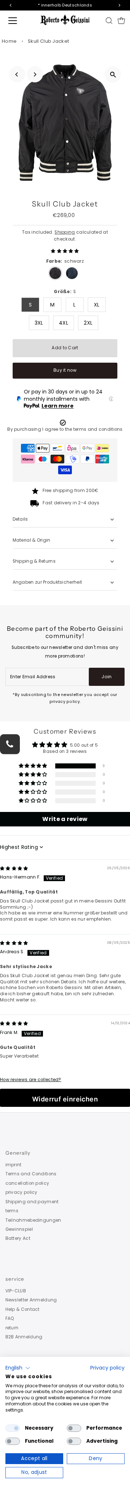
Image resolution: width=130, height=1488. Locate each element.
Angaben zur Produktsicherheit (48, 582)
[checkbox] (12, 1428)
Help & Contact (22, 1309)
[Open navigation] (18, 21)
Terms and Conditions (31, 1174)
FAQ (9, 1318)
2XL (88, 322)
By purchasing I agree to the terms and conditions (65, 429)
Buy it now (65, 370)
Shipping (65, 232)
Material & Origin (32, 540)
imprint (13, 1165)
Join (106, 676)
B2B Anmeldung (24, 1337)
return (12, 1328)
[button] (65, 251)
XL (97, 304)
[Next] (35, 74)
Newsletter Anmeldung (31, 1300)
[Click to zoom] (113, 74)
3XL (39, 322)
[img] (14, 868)
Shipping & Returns (34, 561)
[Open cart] (121, 20)
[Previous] (17, 74)
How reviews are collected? (30, 1080)
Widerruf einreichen (65, 1099)
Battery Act (17, 1238)
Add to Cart (65, 348)
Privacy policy (107, 1367)
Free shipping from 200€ (71, 490)
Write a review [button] (64, 819)
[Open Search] (109, 20)
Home (9, 41)
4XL (63, 322)
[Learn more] (111, 399)
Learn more (58, 405)
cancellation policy (27, 1183)
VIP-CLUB (15, 1291)
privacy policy (21, 1192)
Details (20, 519)
